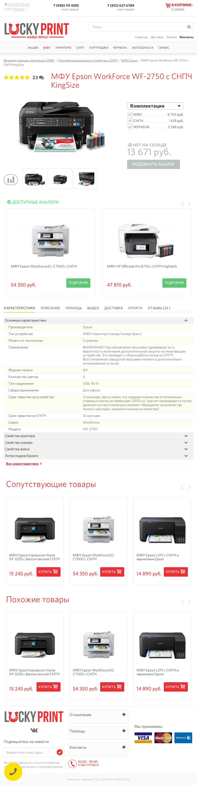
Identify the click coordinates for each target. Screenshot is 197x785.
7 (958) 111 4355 (66, 5)
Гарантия (141, 37)
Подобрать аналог (153, 164)
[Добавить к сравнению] (11, 179)
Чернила (120, 48)
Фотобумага (143, 48)
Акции (33, 48)
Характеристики (19, 308)
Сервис (163, 48)
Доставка (157, 37)
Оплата (171, 37)
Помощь (73, 308)
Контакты (186, 37)
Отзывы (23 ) (159, 308)
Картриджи (98, 48)
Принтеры (63, 48)
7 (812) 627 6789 (120, 5)
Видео (93, 308)
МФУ (46, 48)
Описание (50, 308)
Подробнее (78, 282)
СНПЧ (80, 48)
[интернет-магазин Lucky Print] (42, 30)
